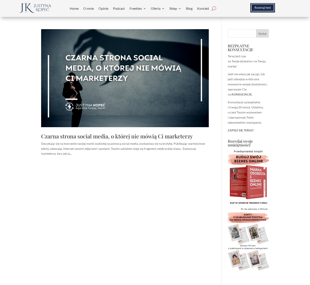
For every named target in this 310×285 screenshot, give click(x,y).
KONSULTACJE (242, 94)
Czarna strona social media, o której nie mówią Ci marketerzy (117, 136)
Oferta (155, 8)
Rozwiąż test (263, 7)
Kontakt (203, 8)
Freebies (135, 8)
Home (74, 8)
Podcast (119, 8)
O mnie (88, 8)
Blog (189, 8)
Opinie (103, 8)
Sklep (173, 8)
